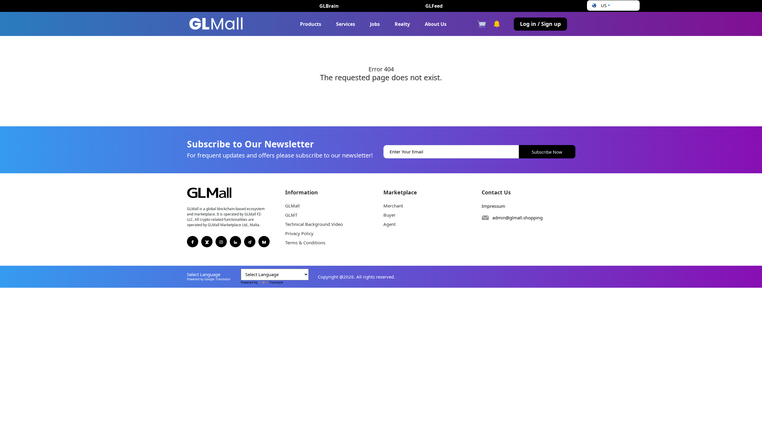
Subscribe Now (547, 152)
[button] (600, 5)
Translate (276, 282)
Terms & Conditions (305, 243)
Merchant (393, 206)
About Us (435, 24)
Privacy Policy (299, 233)
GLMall (292, 206)
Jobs (375, 24)
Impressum (493, 206)
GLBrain (329, 6)
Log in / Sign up (540, 23)
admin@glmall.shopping (517, 218)
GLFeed (434, 6)
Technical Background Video (314, 224)
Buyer (389, 215)
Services (345, 24)
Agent (389, 224)
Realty (402, 24)
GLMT (291, 215)
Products (310, 24)
